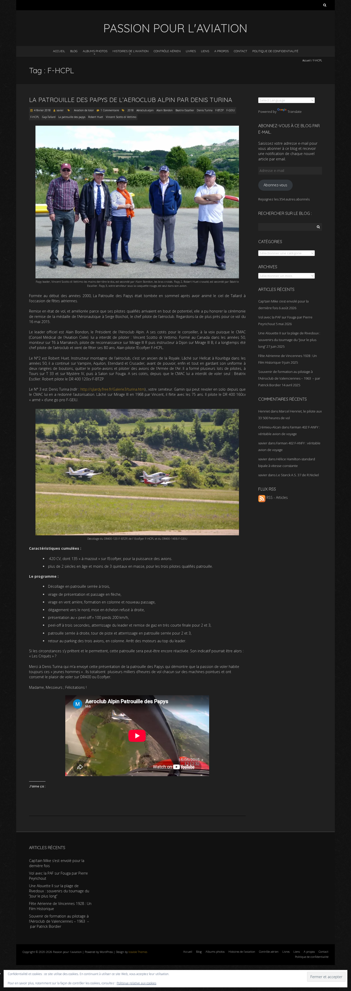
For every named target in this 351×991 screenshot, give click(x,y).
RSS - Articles (276, 497)
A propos (221, 51)
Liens (205, 51)
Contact (240, 51)
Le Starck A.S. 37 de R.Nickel (297, 475)
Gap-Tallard (49, 117)
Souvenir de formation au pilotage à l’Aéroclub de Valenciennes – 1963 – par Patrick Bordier (289, 378)
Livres (191, 51)
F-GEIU (230, 110)
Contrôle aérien (167, 51)
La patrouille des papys (71, 117)
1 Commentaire (109, 110)
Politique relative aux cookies (136, 983)
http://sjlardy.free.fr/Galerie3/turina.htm (112, 389)
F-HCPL (34, 117)
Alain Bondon (164, 110)
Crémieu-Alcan (269, 427)
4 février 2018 (42, 110)
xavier (60, 110)
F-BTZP (219, 110)
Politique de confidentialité (275, 51)
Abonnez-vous (275, 184)
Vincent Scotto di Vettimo (121, 117)
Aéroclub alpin (145, 110)
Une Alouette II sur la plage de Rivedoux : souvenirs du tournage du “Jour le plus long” (289, 340)
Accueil (59, 51)
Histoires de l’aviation (131, 51)
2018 (130, 110)
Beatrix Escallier (185, 110)
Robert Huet (95, 117)
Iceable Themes (137, 952)
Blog (74, 51)
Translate (295, 111)
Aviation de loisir (84, 110)
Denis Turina (205, 110)
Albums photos (95, 51)
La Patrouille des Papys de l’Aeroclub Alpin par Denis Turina (130, 100)
